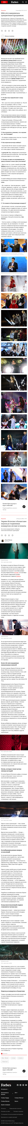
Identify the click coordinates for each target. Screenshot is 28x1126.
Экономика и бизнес (5, 1093)
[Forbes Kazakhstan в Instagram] (23, 1085)
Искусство (3, 10)
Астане (16, 572)
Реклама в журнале (18, 1111)
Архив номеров (5, 1104)
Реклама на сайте (5, 1111)
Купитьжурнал (4, 2)
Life (16, 1092)
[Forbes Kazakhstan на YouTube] (26, 1085)
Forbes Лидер (5, 1098)
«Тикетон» (5, 1061)
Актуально (4, 1089)
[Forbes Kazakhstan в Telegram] (20, 1085)
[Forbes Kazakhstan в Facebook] (18, 1085)
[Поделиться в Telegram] (5, 31)
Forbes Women (5, 1101)
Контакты (3, 1108)
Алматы (18, 576)
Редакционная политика (15, 1108)
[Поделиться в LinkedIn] (12, 31)
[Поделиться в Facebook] (2, 31)
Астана (13, 1058)
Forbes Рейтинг (19, 1098)
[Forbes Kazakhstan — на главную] (14, 2)
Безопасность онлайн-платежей (9, 1117)
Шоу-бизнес (5, 1058)
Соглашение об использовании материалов (12, 1114)
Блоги (16, 1101)
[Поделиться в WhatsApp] (9, 31)
